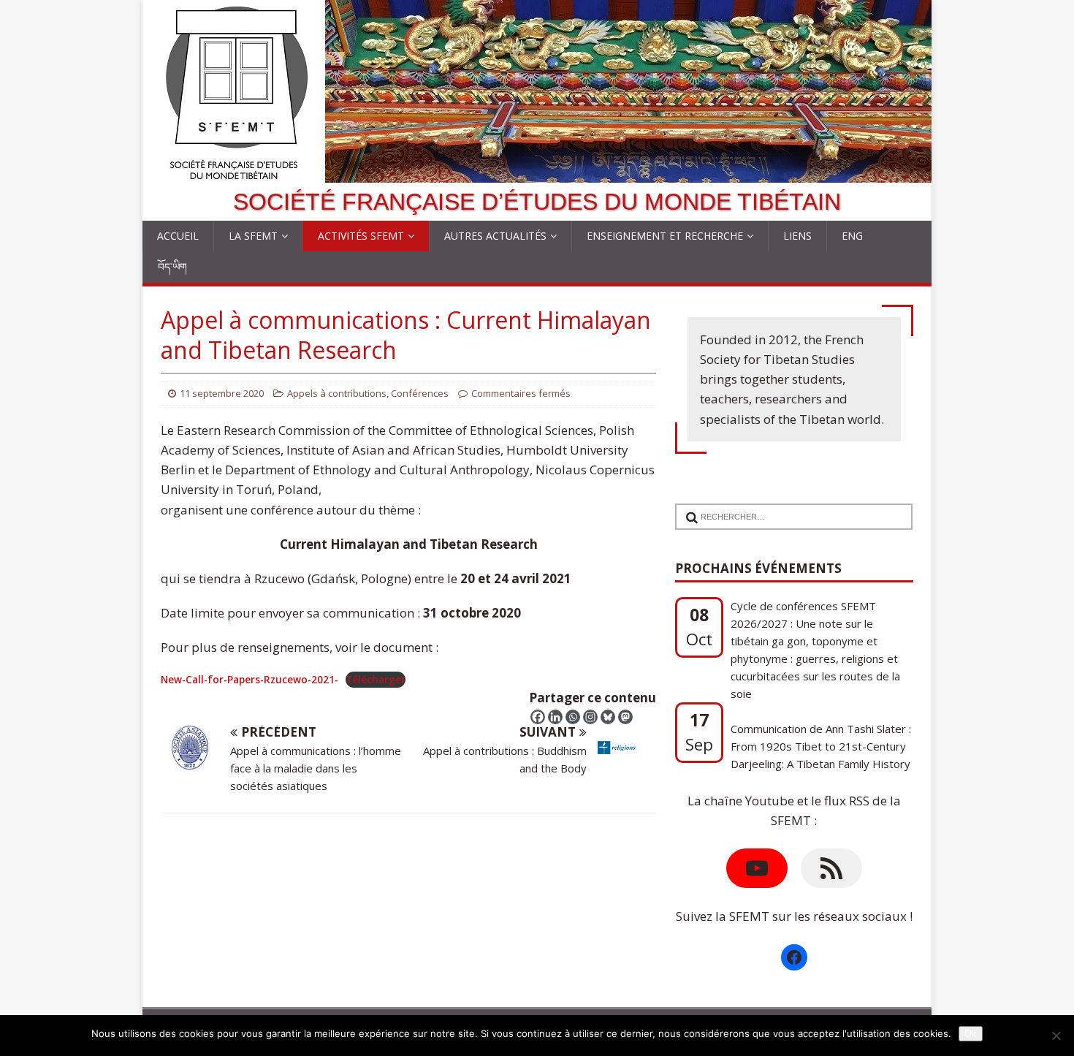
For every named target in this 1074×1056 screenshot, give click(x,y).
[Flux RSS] (831, 868)
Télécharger (375, 679)
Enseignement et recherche (665, 236)
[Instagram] (590, 717)
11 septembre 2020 (222, 393)
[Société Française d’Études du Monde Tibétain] (537, 172)
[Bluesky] (608, 717)
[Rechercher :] (788, 507)
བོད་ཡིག (172, 266)
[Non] (1055, 1035)
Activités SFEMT (361, 236)
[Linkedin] (555, 717)
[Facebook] (537, 717)
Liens (797, 236)
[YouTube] (757, 868)
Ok (970, 1033)
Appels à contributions (336, 393)
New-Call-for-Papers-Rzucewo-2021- (249, 679)
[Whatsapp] (572, 717)
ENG (852, 236)
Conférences (420, 393)
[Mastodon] (625, 717)
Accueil (178, 236)
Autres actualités (495, 236)
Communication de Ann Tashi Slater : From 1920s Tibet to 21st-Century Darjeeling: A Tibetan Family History (821, 742)
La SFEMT (253, 236)
